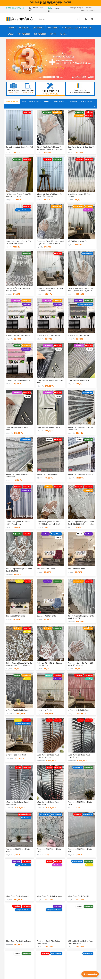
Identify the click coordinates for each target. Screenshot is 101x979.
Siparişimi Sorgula (76, 8)
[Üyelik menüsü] (85, 19)
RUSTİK (53, 34)
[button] (92, 19)
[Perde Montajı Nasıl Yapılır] (50, 89)
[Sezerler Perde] (19, 19)
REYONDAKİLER (12, 102)
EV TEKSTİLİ (24, 28)
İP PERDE (12, 28)
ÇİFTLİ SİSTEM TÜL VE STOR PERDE (77, 28)
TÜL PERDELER (40, 34)
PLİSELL (63, 34)
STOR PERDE (38, 28)
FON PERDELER (24, 34)
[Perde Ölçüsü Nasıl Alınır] (21, 89)
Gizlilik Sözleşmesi (87, 10)
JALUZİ (11, 34)
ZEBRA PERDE (53, 28)
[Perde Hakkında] (80, 89)
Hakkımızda (89, 8)
